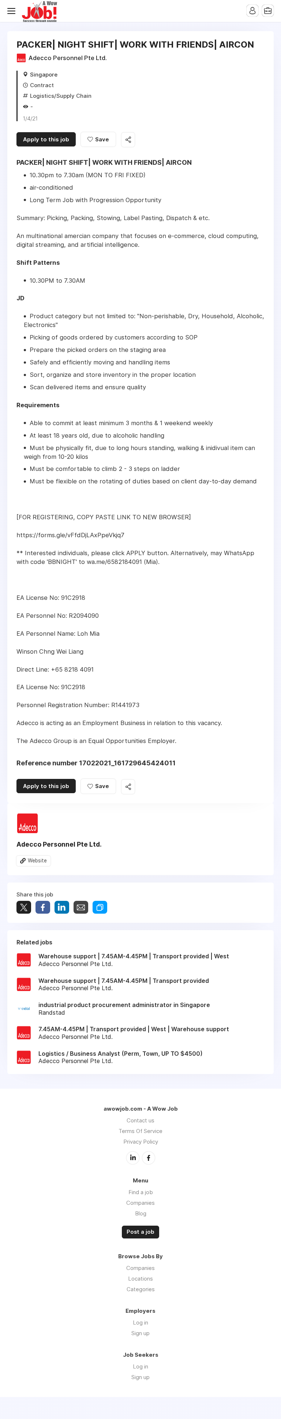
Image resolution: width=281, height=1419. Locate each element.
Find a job (140, 1192)
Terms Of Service (140, 1131)
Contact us (140, 1120)
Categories (141, 1289)
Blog (140, 1213)
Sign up (140, 1333)
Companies (140, 1202)
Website (37, 860)
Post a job (140, 1232)
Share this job (128, 140)
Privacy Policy (140, 1141)
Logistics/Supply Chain (60, 95)
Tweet (23, 907)
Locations (140, 1278)
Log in (140, 1322)
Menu (12, 10)
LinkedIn (133, 1158)
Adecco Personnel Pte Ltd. (68, 58)
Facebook (148, 1158)
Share (42, 907)
